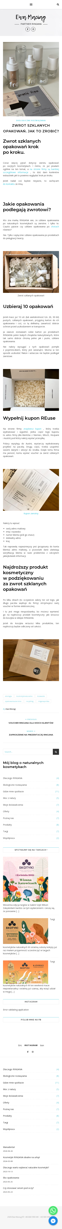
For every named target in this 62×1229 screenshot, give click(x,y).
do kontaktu (9, 184)
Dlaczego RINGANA (12, 778)
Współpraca (9, 838)
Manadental (9, 1147)
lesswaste (41, 696)
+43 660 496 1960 (47, 1217)
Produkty (7, 824)
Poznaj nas (8, 818)
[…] (17, 911)
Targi (5, 831)
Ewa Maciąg (11, 709)
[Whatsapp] (53, 1210)
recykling (29, 701)
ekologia (8, 696)
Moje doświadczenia (13, 804)
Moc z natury (9, 798)
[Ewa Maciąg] (31, 22)
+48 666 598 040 (32, 1217)
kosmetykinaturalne (24, 696)
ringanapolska (43, 701)
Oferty (6, 811)
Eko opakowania (11, 1177)
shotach (55, 226)
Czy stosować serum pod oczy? (18, 1188)
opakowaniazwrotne (13, 701)
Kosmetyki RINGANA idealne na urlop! (21, 1157)
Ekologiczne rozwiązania (31, 120)
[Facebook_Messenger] (53, 1220)
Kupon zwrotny (31, 513)
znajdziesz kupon (32, 428)
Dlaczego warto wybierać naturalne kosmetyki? (26, 1167)
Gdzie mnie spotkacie (13, 791)
